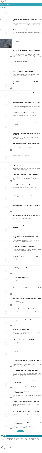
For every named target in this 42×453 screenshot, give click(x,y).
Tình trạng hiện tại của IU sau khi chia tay (21, 61)
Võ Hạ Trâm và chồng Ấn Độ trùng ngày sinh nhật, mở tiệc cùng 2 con (26, 215)
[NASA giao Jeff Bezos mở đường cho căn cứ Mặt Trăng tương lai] (6, 312)
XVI (29, 439)
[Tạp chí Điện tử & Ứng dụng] (14, 93)
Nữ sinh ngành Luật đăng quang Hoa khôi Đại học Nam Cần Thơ (25, 319)
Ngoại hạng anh (22, 438)
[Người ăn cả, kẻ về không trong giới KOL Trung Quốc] (6, 250)
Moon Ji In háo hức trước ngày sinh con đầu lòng (23, 184)
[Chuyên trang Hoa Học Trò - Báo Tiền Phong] (13, 53)
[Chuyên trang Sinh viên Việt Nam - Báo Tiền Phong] (14, 10)
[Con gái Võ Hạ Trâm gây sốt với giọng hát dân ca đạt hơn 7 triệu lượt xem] (6, 260)
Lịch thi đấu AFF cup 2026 (9, 439)
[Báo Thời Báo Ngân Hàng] (14, 41)
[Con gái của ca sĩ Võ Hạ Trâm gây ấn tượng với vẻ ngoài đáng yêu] (6, 178)
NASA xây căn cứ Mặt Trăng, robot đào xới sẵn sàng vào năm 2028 (26, 92)
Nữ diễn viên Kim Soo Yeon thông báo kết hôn (22, 329)
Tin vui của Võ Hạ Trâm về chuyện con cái (21, 277)
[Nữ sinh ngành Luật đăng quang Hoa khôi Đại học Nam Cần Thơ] (6, 323)
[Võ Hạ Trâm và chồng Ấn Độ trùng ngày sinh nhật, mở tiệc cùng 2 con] (6, 219)
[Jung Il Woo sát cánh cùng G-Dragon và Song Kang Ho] (6, 116)
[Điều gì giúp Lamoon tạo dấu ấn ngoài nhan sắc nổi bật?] (6, 271)
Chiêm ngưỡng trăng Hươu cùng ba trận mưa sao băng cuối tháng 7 (26, 123)
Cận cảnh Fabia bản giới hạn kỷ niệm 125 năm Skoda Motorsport (26, 401)
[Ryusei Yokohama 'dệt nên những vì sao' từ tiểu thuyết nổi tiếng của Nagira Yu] (6, 147)
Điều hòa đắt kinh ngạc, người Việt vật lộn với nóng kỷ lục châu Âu (26, 205)
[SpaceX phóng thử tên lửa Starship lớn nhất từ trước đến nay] (6, 374)
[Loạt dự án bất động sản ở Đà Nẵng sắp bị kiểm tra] (6, 75)
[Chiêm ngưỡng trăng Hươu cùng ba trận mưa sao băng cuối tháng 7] (6, 126)
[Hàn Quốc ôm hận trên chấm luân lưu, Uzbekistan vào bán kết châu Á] (6, 415)
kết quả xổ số (30, 443)
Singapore (23, 439)
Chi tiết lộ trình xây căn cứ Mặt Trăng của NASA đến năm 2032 (25, 350)
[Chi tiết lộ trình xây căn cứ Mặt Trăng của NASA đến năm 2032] (6, 353)
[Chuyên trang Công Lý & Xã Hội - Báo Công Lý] (13, 105)
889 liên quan (16, 22)
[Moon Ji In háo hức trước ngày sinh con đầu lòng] (6, 188)
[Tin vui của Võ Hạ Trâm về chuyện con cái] (6, 281)
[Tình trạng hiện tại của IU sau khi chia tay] (6, 65)
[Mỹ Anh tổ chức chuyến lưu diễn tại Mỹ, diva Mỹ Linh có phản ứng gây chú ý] (6, 54)
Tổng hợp (10, 447)
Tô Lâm (5, 438)
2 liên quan (17, 320)
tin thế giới (2, 438)
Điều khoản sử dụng (2, 448)
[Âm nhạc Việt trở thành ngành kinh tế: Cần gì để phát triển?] (6, 43)
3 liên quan (17, 268)
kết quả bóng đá (37, 438)
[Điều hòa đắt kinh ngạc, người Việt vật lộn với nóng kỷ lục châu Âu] (6, 209)
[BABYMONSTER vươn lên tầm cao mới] (6, 13)
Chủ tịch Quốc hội (31, 438)
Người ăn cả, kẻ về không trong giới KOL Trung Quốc (23, 246)
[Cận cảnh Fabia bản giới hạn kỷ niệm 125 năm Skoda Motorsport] (6, 405)
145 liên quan (17, 41)
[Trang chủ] (3, 1)
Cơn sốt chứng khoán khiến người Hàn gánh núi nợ (23, 29)
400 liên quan (17, 413)
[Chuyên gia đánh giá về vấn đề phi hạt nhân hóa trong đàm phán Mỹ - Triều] (6, 23)
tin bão (16, 443)
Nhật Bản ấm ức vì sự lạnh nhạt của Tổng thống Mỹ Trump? (25, 195)
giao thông (12, 443)
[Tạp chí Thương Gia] (13, 31)
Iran (18, 443)
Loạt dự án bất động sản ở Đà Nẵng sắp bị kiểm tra (23, 71)
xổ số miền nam (8, 443)
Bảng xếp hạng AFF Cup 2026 (11, 438)
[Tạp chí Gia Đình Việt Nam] (14, 290)
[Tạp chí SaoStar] (14, 62)
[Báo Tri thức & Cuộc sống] (14, 268)
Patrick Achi (32, 439)
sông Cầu (19, 439)
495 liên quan (17, 93)
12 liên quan (16, 310)
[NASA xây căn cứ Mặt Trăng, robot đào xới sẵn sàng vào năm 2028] (6, 96)
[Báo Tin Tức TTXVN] (13, 22)
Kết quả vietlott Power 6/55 (36, 443)
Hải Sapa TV (39, 439)
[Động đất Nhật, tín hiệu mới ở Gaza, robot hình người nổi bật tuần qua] (6, 85)
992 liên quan (17, 259)
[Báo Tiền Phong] (14, 196)
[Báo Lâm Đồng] (14, 156)
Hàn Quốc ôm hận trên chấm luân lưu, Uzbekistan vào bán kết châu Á (27, 411)
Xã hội (1, 443)
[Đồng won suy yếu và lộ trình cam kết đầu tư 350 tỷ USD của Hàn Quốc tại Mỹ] (6, 240)
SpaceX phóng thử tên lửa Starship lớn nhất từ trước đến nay (25, 370)
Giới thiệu (1, 447)
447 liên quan (16, 124)
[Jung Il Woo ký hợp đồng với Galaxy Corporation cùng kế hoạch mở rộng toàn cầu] (6, 106)
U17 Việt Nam (25, 443)
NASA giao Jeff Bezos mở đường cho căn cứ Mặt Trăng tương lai (26, 308)
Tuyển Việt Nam (3, 439)
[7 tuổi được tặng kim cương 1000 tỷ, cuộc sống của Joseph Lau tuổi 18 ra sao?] (6, 291)
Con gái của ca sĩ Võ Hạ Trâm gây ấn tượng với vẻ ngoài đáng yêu (26, 174)
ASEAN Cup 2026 (15, 439)
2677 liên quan (17, 196)
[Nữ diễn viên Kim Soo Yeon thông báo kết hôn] (6, 333)
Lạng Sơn (36, 439)
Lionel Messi (26, 439)
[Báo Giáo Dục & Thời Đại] (13, 342)
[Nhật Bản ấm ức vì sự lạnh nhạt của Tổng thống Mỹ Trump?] (6, 198)
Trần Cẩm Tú (21, 443)
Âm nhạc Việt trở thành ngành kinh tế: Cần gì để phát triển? (25, 40)
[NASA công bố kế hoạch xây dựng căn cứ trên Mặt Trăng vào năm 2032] (6, 343)
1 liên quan (16, 105)
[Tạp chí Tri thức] (13, 84)
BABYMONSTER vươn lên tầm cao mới (21, 9)
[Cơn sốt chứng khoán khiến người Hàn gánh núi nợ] (6, 33)
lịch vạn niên (17, 438)
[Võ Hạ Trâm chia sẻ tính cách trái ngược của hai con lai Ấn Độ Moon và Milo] (6, 302)
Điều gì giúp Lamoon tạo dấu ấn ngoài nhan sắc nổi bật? (24, 267)
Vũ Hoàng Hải (26, 438)
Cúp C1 (4, 443)
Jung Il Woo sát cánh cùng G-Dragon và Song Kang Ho (23, 112)
